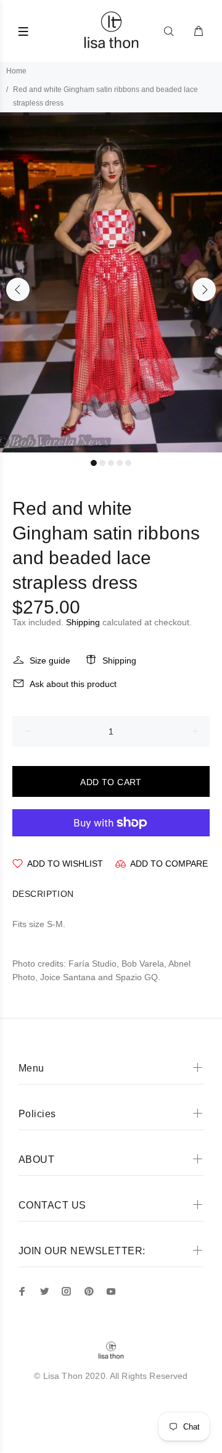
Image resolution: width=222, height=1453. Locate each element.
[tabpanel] (111, 282)
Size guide (50, 660)
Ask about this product (73, 684)
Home (16, 71)
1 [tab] (94, 463)
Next (204, 289)
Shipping (83, 622)
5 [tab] (128, 463)
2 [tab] (102, 463)
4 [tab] (120, 463)
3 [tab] (111, 463)
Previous (18, 289)
